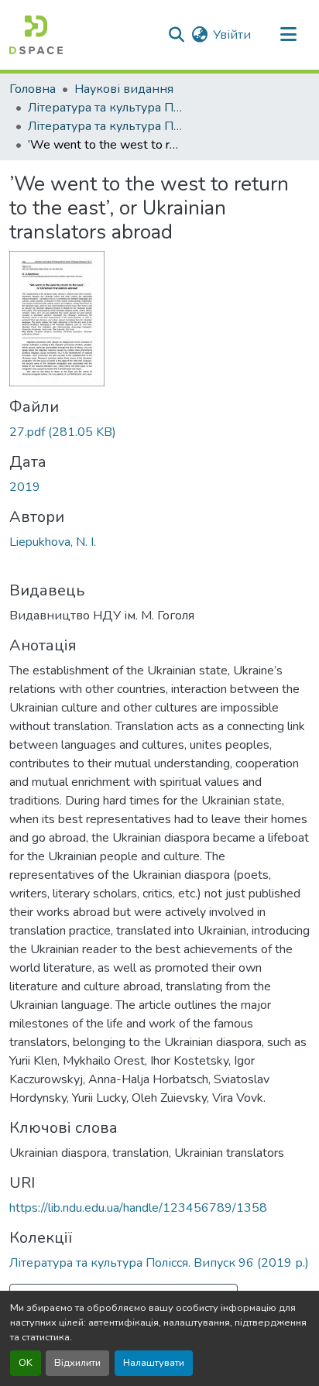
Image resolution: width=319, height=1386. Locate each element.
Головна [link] (32, 89)
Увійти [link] (232, 34)
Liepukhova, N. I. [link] (52, 542)
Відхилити (77, 1363)
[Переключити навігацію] (288, 35)
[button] (36, 34)
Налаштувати (153, 1363)
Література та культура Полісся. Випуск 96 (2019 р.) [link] (105, 126)
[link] (159, 432)
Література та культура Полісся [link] (105, 107)
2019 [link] (24, 487)
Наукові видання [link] (123, 89)
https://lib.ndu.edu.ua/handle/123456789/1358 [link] (138, 1207)
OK (26, 1363)
